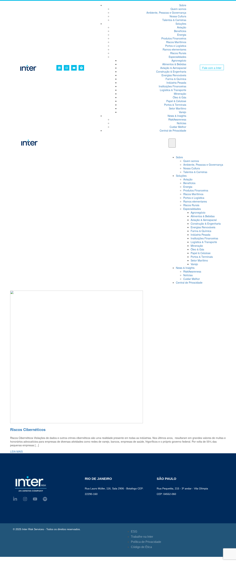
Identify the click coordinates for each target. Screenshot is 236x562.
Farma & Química (176, 79)
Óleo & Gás (179, 97)
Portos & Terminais (175, 105)
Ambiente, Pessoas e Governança (166, 12)
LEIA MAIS (16, 451)
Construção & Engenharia (171, 71)
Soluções (181, 23)
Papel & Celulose (176, 101)
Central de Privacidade (173, 130)
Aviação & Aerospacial (173, 68)
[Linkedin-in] (15, 499)
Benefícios (180, 31)
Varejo (182, 112)
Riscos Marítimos (176, 42)
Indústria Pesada (176, 82)
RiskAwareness (177, 119)
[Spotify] (81, 68)
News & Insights (177, 116)
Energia (181, 34)
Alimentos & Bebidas (174, 64)
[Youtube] (74, 68)
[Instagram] (66, 68)
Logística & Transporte (173, 90)
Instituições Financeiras (172, 86)
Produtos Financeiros (173, 38)
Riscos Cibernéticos (28, 429)
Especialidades (177, 57)
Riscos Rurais (178, 53)
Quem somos (178, 9)
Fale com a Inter (211, 68)
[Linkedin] (59, 68)
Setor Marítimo (177, 108)
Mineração (180, 93)
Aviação (181, 27)
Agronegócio (178, 60)
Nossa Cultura (178, 16)
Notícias (181, 123)
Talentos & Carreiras (174, 20)
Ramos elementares (174, 49)
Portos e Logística (175, 46)
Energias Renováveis (174, 75)
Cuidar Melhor (178, 127)
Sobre (182, 5)
